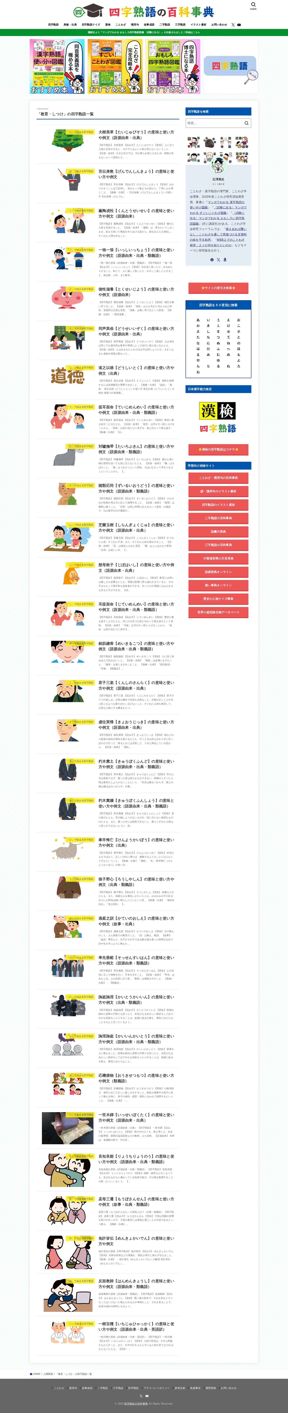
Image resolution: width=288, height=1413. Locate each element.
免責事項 (195, 1388)
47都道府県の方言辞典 (218, 558)
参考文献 (180, 1388)
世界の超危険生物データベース (218, 612)
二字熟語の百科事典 (218, 518)
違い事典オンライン (218, 585)
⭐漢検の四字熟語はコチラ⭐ (218, 449)
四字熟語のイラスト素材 (218, 504)
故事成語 (149, 24)
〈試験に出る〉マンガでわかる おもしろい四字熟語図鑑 (217, 218)
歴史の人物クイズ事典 (218, 598)
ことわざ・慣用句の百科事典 (218, 477)
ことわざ (121, 24)
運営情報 (211, 1388)
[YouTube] (239, 25)
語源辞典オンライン (218, 571)
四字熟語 (53, 24)
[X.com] (233, 25)
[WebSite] (212, 259)
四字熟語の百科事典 (136, 1403)
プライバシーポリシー (157, 1388)
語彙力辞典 (218, 531)
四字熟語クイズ (91, 24)
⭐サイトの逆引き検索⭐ (218, 287)
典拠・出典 (70, 24)
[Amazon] (225, 259)
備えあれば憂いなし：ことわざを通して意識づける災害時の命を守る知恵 (218, 234)
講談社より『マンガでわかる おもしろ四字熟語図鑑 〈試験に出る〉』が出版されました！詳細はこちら (144, 32)
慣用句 (135, 24)
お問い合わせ (219, 24)
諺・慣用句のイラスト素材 (218, 491)
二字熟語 (164, 24)
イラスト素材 (198, 24)
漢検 (107, 24)
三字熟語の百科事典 (218, 544)
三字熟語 (180, 24)
